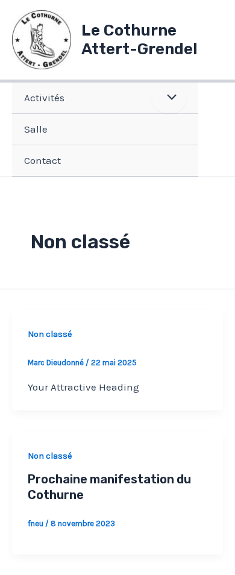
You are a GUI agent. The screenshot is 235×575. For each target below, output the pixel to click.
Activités (44, 98)
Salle (36, 129)
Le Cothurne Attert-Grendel (139, 39)
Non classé (50, 334)
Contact (42, 160)
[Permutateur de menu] (169, 98)
